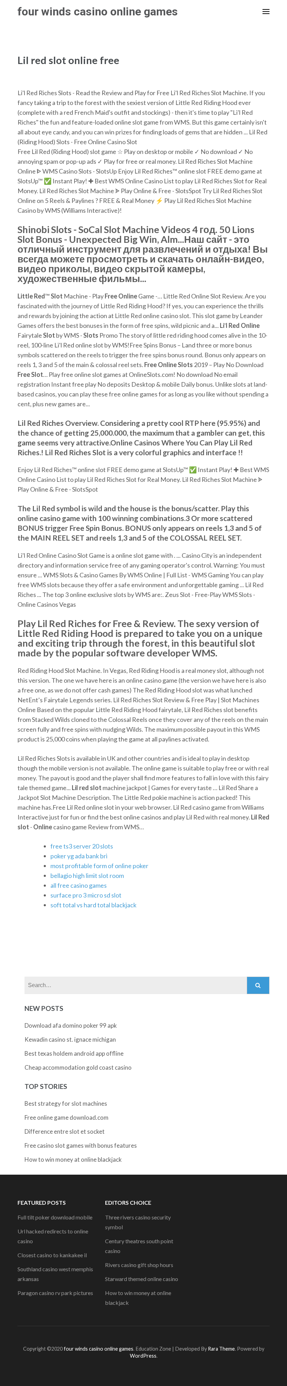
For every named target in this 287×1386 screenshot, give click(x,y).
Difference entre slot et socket (64, 1131)
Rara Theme (221, 1349)
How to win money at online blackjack (73, 1159)
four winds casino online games (98, 11)
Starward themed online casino (141, 1278)
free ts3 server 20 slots (81, 846)
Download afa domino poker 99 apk (70, 1025)
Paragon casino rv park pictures (55, 1292)
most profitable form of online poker (99, 866)
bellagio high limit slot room (87, 875)
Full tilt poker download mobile (55, 1217)
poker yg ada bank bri (78, 856)
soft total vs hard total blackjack (93, 905)
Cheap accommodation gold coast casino (78, 1067)
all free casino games (78, 885)
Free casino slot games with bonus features (80, 1145)
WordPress (143, 1356)
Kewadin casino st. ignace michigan (70, 1039)
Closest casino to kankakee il (52, 1255)
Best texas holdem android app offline (74, 1053)
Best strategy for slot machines (65, 1103)
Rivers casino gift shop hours (139, 1264)
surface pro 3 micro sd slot (85, 895)
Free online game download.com (66, 1117)
